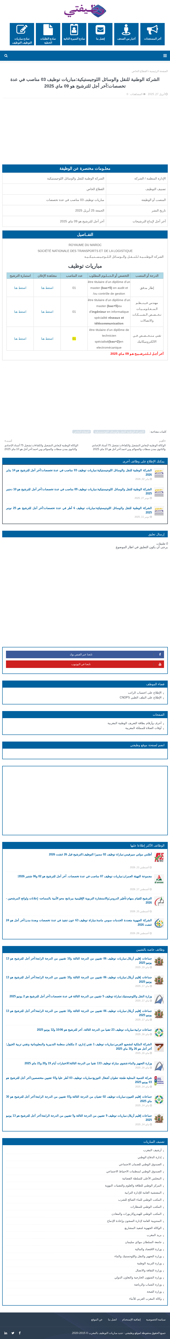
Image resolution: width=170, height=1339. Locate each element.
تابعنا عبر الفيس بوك (81, 654)
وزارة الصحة (154, 1291)
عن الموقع (96, 1319)
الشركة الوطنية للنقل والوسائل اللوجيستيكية (119, 431)
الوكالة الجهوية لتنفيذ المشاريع (143, 1228)
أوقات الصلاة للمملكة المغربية (143, 728)
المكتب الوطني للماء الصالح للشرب (140, 1199)
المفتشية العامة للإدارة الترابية (143, 1192)
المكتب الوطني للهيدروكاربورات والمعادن (137, 1213)
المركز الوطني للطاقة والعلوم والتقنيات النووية (133, 1185)
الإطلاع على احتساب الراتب (145, 692)
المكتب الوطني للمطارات (146, 1206)
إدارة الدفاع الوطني (150, 1157)
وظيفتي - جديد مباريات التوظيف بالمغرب (111, 1333)
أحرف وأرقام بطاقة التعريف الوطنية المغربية (135, 723)
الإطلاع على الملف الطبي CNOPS (141, 697)
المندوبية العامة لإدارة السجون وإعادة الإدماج (134, 1221)
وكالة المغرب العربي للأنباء (145, 1298)
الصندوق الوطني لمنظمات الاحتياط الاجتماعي (134, 1171)
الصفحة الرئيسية (159, 71)
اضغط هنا (20, 288)
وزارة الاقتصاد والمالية (148, 1249)
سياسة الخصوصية (156, 1319)
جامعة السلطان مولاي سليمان (143, 1242)
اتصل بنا (112, 1319)
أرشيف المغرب (152, 1150)
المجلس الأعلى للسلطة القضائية (142, 1178)
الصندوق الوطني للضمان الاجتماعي (140, 1164)
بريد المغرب (154, 1235)
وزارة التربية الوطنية (149, 1263)
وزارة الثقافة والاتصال (148, 1270)
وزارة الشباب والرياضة (148, 1284)
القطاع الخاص (139, 71)
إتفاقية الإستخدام (131, 1319)
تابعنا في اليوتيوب (81, 664)
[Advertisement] (85, 133)
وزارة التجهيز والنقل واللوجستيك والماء (138, 1256)
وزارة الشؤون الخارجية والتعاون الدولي (138, 1277)
